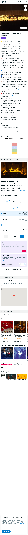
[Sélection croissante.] (22, 236)
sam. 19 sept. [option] (7, 202)
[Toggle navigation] (26, 2)
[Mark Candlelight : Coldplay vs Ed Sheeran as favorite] (25, 9)
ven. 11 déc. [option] (14, 202)
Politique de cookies (20, 523)
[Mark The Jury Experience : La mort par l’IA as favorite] (11, 349)
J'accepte (6, 531)
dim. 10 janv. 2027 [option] (21, 202)
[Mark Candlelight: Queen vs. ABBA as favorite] (11, 322)
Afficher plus (5, 247)
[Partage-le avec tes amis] (25, 6)
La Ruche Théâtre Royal (10, 281)
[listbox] (14, 202)
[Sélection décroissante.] (6, 236)
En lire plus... (22, 190)
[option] (14, 213)
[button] (14, 213)
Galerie (24, 27)
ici (22, 79)
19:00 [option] (14, 208)
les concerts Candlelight (17, 89)
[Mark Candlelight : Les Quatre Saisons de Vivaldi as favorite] (24, 322)
